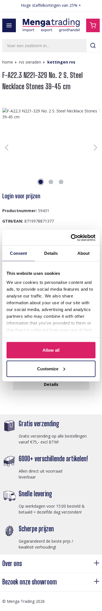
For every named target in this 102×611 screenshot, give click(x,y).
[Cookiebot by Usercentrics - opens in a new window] (71, 237)
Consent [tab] (18, 253)
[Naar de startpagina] (51, 25)
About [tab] (83, 253)
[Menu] (9, 25)
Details (51, 384)
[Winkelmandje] (93, 25)
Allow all (51, 350)
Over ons (12, 563)
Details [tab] (51, 253)
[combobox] (44, 45)
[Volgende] (95, 147)
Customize (47, 368)
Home (7, 62)
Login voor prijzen (21, 196)
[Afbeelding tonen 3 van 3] (61, 182)
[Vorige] (6, 147)
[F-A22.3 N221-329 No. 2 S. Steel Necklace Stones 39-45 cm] (51, 147)
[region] (51, 147)
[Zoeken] (93, 45)
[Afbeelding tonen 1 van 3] (41, 182)
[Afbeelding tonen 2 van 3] (51, 182)
